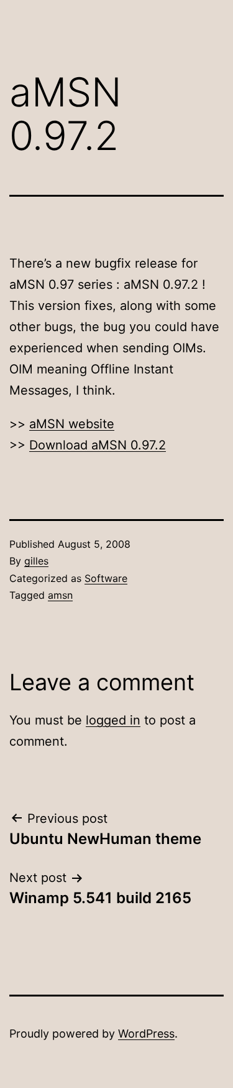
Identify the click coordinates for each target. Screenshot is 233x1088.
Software (106, 578)
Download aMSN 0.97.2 (97, 445)
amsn (60, 595)
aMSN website (71, 423)
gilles (36, 561)
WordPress (146, 1033)
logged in (113, 720)
